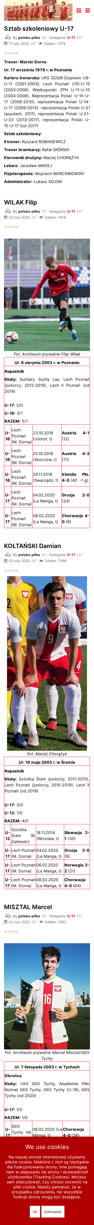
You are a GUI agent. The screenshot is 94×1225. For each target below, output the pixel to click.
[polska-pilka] (8, 37)
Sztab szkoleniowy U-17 (39, 28)
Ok (35, 1212)
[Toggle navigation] (78, 10)
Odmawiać (53, 1212)
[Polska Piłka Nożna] (38, 9)
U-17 (71, 37)
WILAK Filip (20, 202)
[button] (87, 10)
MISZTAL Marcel (28, 907)
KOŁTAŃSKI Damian (32, 546)
